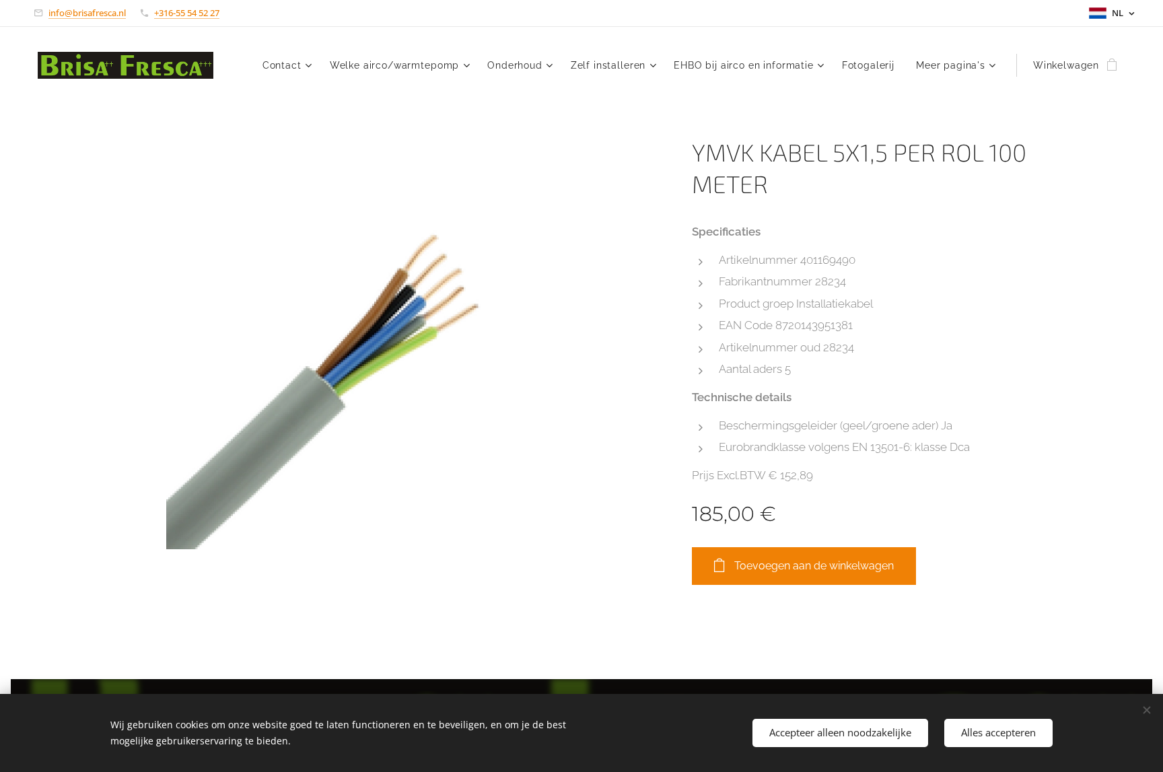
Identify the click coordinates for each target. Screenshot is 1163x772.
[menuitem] (289, 65)
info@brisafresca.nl (87, 13)
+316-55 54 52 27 (186, 13)
